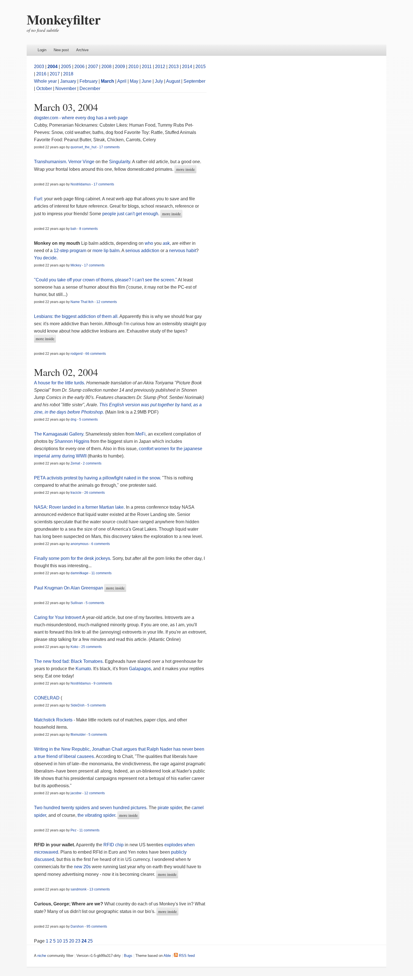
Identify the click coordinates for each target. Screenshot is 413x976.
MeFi (140, 434)
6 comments (100, 544)
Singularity (119, 161)
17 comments (109, 147)
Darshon (77, 926)
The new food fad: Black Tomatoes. (69, 661)
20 (71, 941)
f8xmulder (78, 735)
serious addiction (142, 250)
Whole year (45, 81)
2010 (133, 66)
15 (65, 941)
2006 (79, 66)
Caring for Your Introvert (58, 617)
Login (42, 50)
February (88, 81)
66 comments (95, 354)
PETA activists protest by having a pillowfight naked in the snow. (97, 477)
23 (77, 941)
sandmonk (79, 889)
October (44, 88)
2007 (93, 66)
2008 (106, 66)
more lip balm (105, 250)
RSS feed (186, 955)
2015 (201, 66)
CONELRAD (47, 697)
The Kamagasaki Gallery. (59, 434)
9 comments (103, 683)
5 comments (88, 419)
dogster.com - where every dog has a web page (81, 117)
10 (59, 941)
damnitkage (79, 573)
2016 (41, 73)
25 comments (91, 647)
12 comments (106, 302)
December (90, 88)
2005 (66, 66)
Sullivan (77, 603)
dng (73, 419)
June (146, 81)
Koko (74, 647)
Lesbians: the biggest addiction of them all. (76, 316)
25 (90, 941)
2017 (55, 73)
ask (166, 243)
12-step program (70, 250)
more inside (185, 169)
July (159, 81)
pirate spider (170, 807)
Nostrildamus (81, 184)
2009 (120, 66)
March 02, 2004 (66, 372)
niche (41, 955)
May (134, 81)
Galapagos (140, 668)
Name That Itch (82, 302)
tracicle (76, 493)
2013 (174, 66)
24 (84, 941)
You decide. (46, 257)
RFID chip (113, 844)
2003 (39, 66)
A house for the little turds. (59, 382)
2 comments (92, 463)
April (121, 81)
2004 (52, 66)
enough (150, 213)
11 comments (101, 573)
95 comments (97, 926)
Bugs (128, 955)
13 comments (99, 889)
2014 (187, 66)
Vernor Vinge (81, 161)
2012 (160, 66)
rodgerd (77, 354)
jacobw (76, 793)
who (149, 243)
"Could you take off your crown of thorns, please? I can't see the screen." (105, 279)
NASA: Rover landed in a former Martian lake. (79, 507)
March (107, 81)
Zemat (75, 463)
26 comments (94, 493)
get (139, 213)
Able (167, 955)
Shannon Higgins (72, 441)
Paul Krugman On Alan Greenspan (68, 587)
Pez (73, 830)
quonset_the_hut (83, 147)
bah (73, 229)
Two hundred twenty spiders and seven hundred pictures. (91, 807)
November (65, 88)
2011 (147, 66)
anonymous (79, 544)
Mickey (76, 265)
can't (130, 213)
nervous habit (182, 250)
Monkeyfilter (64, 19)
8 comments (88, 229)
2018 (68, 73)
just (120, 213)
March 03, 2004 (66, 107)
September (194, 81)
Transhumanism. (50, 161)
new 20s (82, 866)
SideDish (78, 705)
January (68, 81)
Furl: (38, 198)
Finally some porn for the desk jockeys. (73, 558)
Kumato (83, 668)
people (109, 213)
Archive (82, 50)
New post (61, 50)
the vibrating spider (96, 815)
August (173, 81)
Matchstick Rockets (53, 719)
